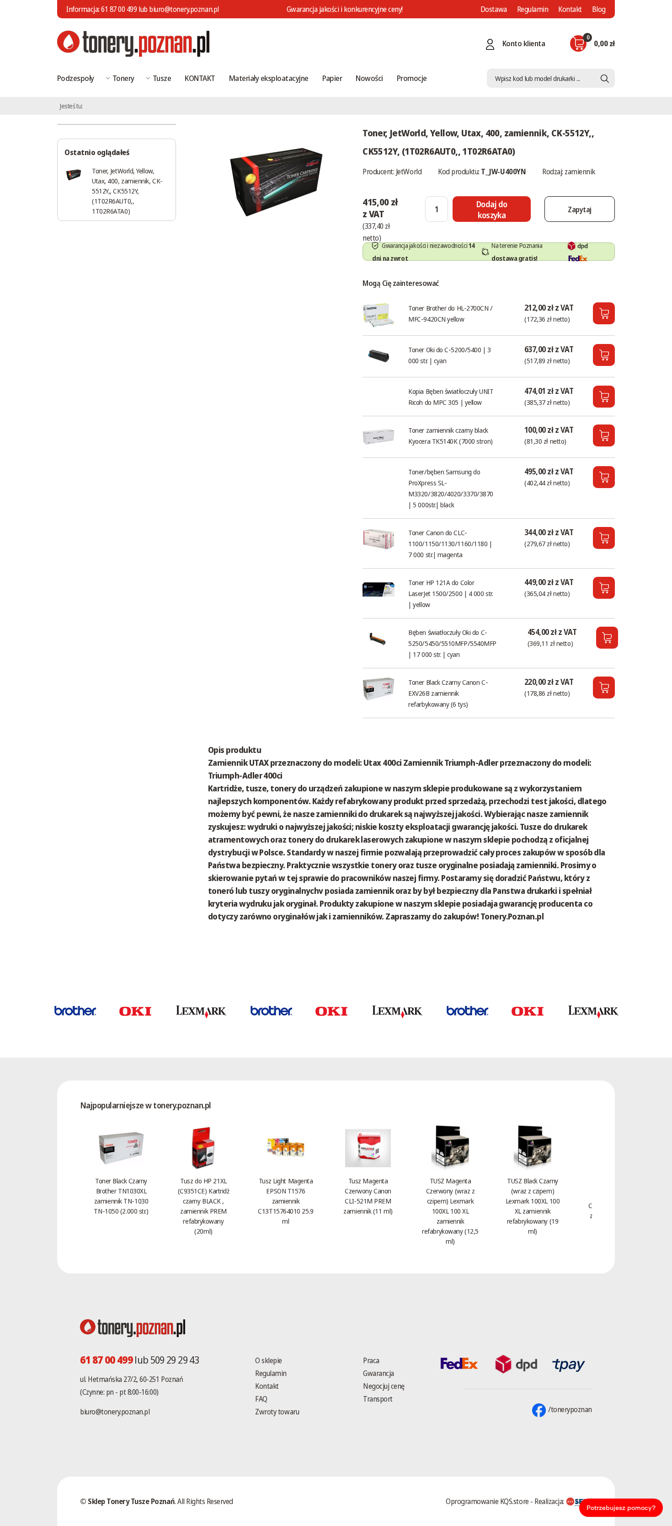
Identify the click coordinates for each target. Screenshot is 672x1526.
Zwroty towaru (277, 1412)
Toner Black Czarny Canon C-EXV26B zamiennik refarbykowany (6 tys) (448, 693)
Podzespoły (75, 78)
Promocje (412, 78)
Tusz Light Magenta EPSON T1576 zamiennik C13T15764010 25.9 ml (285, 1200)
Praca (371, 1360)
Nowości (369, 78)
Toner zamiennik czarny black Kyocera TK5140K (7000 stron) (450, 435)
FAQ (261, 1399)
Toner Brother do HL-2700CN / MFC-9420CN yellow (450, 313)
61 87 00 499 (119, 9)
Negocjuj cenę (384, 1386)
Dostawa (493, 9)
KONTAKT (200, 78)
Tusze (162, 78)
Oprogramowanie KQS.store (487, 1501)
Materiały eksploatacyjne (269, 78)
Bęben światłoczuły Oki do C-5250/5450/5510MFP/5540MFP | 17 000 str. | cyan (452, 643)
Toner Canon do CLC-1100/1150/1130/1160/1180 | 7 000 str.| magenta (450, 543)
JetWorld (408, 172)
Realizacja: (549, 1501)
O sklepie (268, 1360)
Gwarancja (378, 1373)
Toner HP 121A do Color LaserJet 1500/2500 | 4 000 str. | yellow (450, 593)
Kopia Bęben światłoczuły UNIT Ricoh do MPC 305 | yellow (450, 397)
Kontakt (570, 9)
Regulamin (533, 9)
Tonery (123, 78)
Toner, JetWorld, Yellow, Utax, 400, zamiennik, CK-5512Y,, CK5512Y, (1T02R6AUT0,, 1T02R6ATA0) (127, 190)
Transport (378, 1399)
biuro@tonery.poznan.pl (114, 1412)
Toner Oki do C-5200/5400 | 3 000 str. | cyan (449, 355)
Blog (599, 9)
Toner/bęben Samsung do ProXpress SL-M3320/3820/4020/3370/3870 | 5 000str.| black (450, 488)
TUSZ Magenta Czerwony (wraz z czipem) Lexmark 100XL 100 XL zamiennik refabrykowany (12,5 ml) (450, 1211)
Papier (332, 78)
